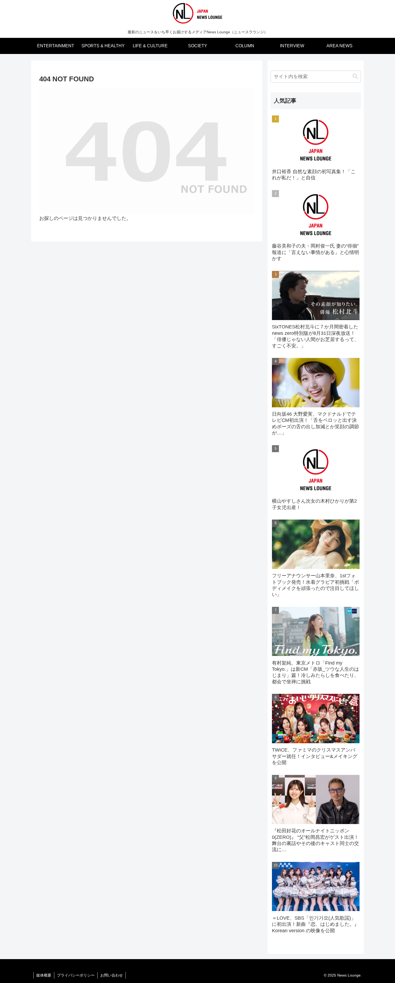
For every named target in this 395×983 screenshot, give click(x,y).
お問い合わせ (111, 975)
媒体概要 (43, 975)
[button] (355, 76)
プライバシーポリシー (76, 975)
